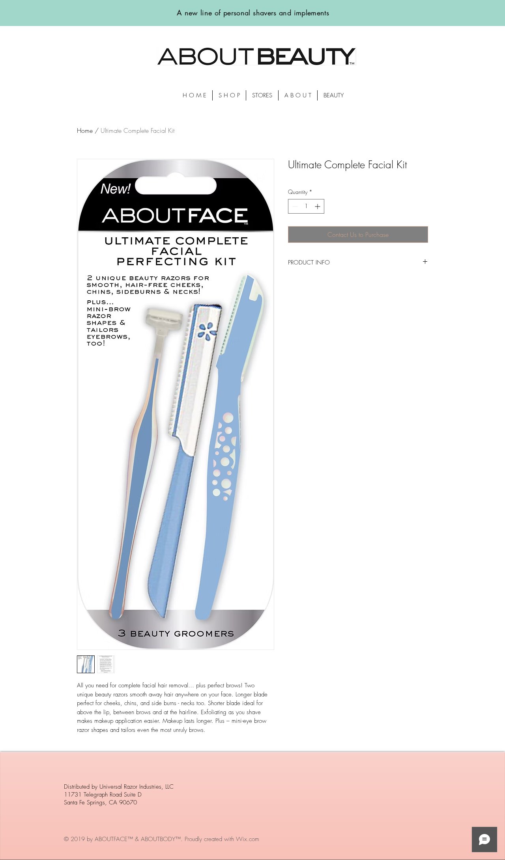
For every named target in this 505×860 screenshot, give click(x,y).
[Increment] (318, 206)
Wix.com (247, 839)
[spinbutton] (306, 206)
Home (85, 130)
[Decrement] (294, 206)
